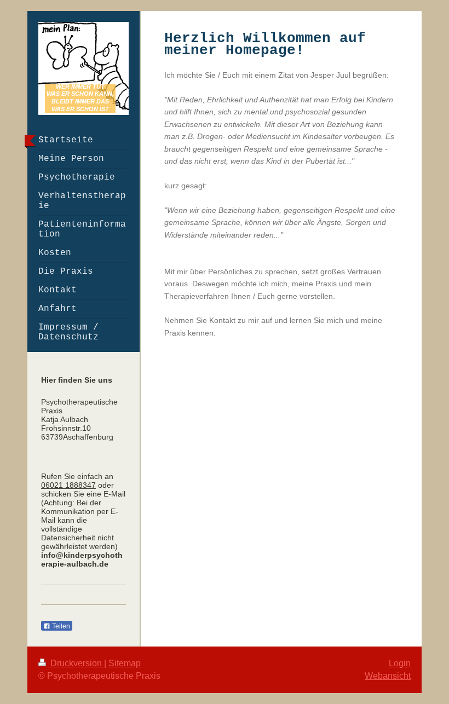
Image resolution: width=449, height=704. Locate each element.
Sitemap (124, 663)
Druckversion (76, 663)
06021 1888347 (68, 485)
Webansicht (388, 675)
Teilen (60, 626)
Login (400, 663)
